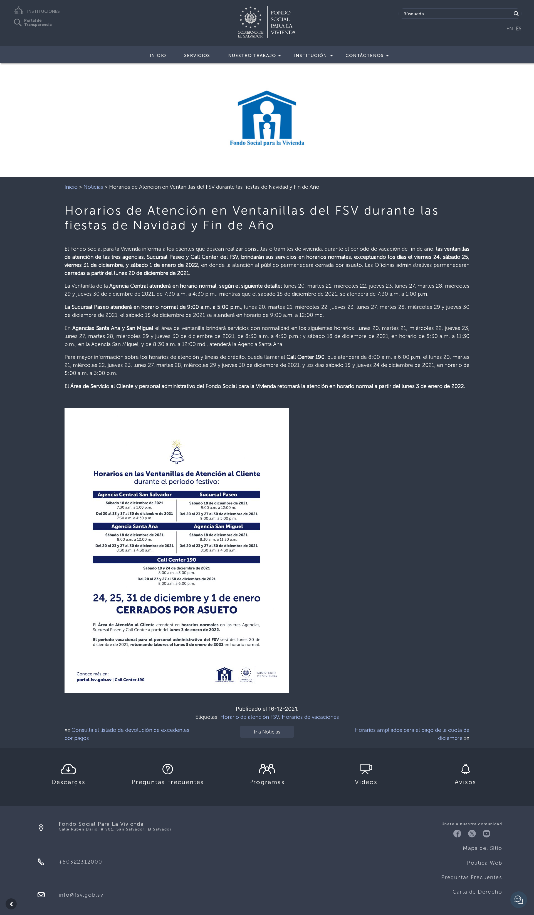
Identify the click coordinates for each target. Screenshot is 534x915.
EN (509, 29)
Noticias (93, 187)
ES (518, 29)
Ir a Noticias (267, 732)
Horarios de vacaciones (310, 717)
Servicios (197, 55)
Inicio (158, 55)
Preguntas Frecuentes (471, 877)
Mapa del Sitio (482, 848)
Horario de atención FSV (249, 717)
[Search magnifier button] (516, 13)
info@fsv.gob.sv (81, 895)
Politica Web (484, 863)
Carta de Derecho (477, 892)
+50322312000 (80, 862)
